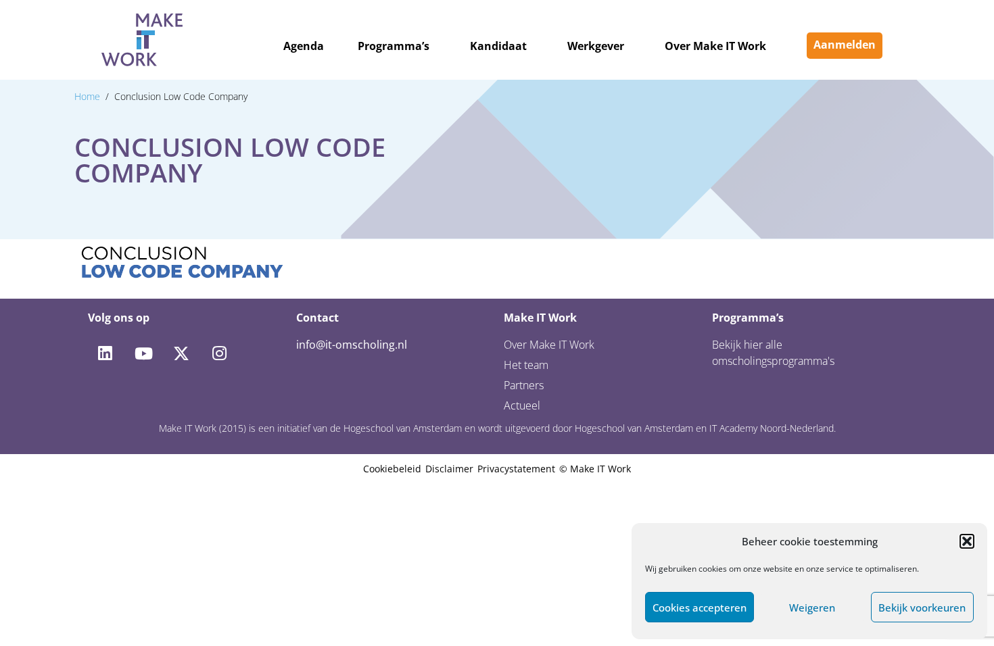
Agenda (303, 46)
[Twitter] (181, 353)
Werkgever (595, 46)
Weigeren (812, 607)
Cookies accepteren (700, 607)
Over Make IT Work (715, 46)
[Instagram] (219, 353)
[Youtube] (143, 353)
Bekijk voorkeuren (922, 607)
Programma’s (393, 46)
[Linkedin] (105, 353)
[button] (967, 541)
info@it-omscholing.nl (351, 344)
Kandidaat (498, 46)
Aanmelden (844, 44)
